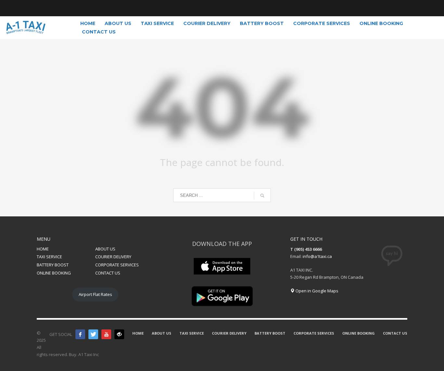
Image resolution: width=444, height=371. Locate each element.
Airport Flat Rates (95, 294)
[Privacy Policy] (119, 334)
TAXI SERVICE (49, 257)
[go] (262, 195)
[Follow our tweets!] (93, 334)
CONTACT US (107, 273)
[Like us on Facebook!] (80, 334)
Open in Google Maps (316, 291)
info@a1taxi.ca (317, 256)
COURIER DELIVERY (113, 257)
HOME (43, 249)
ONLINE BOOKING (54, 273)
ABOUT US (105, 249)
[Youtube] (106, 334)
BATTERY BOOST (53, 265)
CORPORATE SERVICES (117, 265)
